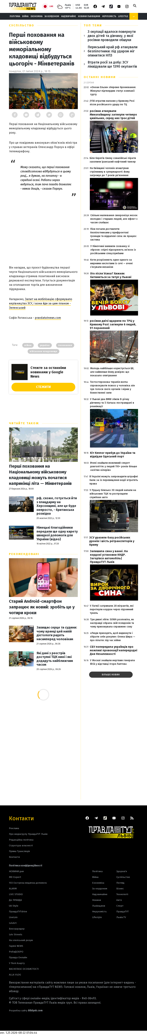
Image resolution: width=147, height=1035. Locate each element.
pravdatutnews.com (48, 317)
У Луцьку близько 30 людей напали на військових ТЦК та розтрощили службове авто (113, 494)
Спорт (120, 905)
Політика (15, 16)
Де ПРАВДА (15, 900)
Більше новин (111, 674)
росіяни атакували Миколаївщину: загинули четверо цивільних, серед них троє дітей (113, 114)
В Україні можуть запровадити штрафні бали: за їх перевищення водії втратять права (113, 480)
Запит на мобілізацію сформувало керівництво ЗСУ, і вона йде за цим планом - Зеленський (40, 303)
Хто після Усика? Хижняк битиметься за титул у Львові (110, 275)
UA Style (13, 905)
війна (28, 345)
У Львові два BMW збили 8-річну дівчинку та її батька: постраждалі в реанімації (112, 403)
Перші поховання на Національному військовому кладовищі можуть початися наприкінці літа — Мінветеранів (40, 475)
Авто (119, 900)
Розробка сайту (26, 1010)
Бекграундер (17, 928)
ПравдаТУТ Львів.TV (122, 914)
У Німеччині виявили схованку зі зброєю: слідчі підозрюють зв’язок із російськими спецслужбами (113, 250)
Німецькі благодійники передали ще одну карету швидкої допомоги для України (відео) (57, 533)
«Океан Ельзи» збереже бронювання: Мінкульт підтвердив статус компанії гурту (113, 91)
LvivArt (12, 923)
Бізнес (120, 888)
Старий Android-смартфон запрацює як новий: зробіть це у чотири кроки (42, 607)
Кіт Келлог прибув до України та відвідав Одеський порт (112, 454)
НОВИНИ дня (16, 871)
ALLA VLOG (15, 974)
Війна (25, 16)
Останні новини (100, 77)
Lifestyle (123, 16)
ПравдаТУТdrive (18, 911)
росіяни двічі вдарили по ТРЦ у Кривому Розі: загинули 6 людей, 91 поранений (113, 324)
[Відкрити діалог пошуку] (135, 5)
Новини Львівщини (89, 16)
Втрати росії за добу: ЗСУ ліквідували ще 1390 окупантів (112, 64)
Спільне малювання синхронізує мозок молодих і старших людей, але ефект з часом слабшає (113, 219)
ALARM (13, 888)
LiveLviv (13, 917)
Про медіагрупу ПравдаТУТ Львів (28, 834)
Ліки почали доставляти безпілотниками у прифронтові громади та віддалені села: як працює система (113, 234)
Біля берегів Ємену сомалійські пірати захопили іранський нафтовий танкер (113, 160)
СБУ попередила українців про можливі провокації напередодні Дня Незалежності (113, 650)
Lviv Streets (15, 934)
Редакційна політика (21, 839)
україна (45, 345)
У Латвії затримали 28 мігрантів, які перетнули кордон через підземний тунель (112, 609)
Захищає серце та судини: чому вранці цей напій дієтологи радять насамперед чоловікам (57, 633)
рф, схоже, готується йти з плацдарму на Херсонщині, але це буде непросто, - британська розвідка (57, 506)
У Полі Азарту (17, 963)
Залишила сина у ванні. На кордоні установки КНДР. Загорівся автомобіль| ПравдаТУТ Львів (109, 556)
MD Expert (15, 877)
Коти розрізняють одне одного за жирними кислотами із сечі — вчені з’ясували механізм (111, 263)
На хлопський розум (21, 940)
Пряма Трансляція (19, 851)
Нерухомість (109, 16)
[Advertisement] (43, 229)
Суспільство (21, 25)
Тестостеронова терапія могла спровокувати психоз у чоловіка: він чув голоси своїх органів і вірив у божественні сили (112, 387)
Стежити (43, 387)
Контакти (21, 818)
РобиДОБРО (16, 951)
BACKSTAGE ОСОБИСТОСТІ (24, 968)
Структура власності (21, 845)
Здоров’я (121, 871)
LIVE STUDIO (16, 894)
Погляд (120, 882)
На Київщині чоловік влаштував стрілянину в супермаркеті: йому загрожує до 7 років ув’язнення (110, 172)
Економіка (36, 16)
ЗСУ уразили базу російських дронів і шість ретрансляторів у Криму (111, 541)
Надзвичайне (68, 16)
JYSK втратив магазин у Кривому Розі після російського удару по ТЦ (112, 102)
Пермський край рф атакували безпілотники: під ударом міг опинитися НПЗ (112, 51)
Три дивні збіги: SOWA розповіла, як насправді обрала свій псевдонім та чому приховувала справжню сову (112, 623)
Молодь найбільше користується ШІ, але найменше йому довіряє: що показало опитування (112, 372)
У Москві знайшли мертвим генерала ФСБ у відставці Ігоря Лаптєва (112, 662)
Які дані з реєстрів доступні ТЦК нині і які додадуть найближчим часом (55, 659)
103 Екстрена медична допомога (28, 882)
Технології (122, 894)
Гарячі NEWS (16, 945)
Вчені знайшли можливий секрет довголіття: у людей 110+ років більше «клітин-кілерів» (113, 466)
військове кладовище (43, 351)
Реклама (14, 828)
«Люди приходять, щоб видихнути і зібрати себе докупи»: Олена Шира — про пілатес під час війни (112, 637)
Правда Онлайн (18, 957)
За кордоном (51, 16)
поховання (65, 345)
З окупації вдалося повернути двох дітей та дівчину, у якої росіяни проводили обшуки (112, 36)
